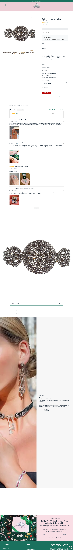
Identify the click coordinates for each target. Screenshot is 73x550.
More (36, 208)
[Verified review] (16, 121)
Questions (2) (20, 109)
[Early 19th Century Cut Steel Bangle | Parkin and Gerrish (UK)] (5, 52)
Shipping (28, 546)
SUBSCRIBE (64, 534)
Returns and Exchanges (31, 549)
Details (43, 64)
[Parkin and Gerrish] (36, 5)
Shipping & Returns (17, 310)
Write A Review (52, 109)
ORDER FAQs (15, 303)
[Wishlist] (67, 6)
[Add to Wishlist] (71, 220)
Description (44, 48)
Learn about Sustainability (45, 410)
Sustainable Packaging (17, 314)
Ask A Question (60, 109)
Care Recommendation (46, 67)
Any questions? (45, 70)
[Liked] (63, 121)
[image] (14, 132)
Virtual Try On (33, 17)
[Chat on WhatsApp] (70, 547)
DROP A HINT (47, 92)
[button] (19, 10)
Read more (11, 149)
